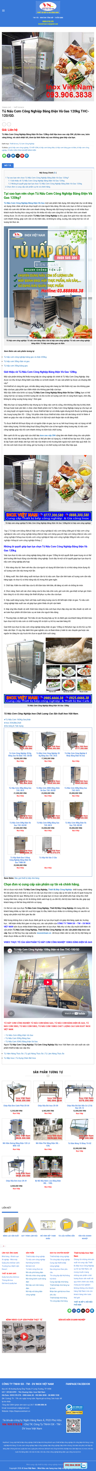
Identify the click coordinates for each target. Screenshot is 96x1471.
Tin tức (36, 17)
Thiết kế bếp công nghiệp (59, 1256)
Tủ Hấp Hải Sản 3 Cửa (48, 857)
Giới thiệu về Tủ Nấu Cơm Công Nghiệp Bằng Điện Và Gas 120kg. (36, 181)
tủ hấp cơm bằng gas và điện (66, 147)
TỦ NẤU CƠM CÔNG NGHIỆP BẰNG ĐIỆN (22, 150)
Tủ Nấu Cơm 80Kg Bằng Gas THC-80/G (48, 823)
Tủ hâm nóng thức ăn (34, 1269)
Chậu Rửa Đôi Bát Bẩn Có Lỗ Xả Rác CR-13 (79, 1106)
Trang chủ (6, 107)
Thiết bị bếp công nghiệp (35, 1256)
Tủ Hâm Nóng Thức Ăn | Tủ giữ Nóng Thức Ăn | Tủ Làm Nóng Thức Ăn (34, 1053)
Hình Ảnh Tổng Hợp (46, 17)
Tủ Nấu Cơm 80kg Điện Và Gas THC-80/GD (75, 823)
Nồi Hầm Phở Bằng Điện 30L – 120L (48, 1144)
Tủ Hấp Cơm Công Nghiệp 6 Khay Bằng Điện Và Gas (76, 754)
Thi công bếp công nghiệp (60, 1260)
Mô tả (7, 165)
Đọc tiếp (20, 761)
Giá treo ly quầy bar (9, 1283)
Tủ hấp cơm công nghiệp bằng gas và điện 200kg (25, 357)
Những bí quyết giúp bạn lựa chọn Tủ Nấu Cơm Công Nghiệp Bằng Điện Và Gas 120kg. (45, 184)
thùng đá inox (15, 1449)
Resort (4, 1269)
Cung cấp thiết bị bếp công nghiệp (21, 1442)
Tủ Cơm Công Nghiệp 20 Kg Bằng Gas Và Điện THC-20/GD (20, 754)
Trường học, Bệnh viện (10, 1266)
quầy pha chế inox (38, 1449)
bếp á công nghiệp (41, 1445)
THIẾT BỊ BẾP (79, 1301)
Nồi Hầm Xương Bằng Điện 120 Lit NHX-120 (16, 1144)
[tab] (8, 165)
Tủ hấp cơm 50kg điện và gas (17, 361)
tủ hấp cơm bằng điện (47, 147)
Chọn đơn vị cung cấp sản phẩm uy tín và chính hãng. (27, 187)
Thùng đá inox (7, 1280)
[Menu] (3, 10)
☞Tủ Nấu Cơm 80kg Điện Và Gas (18, 1035)
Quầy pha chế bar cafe (11, 1263)
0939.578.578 (48, 21)
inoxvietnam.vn (44, 933)
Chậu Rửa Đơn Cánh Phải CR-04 (16, 1105)
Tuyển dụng (59, 17)
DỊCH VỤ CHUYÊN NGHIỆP (59, 1252)
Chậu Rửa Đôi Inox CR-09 (48, 1105)
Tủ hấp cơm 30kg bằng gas (16, 366)
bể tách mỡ (49, 1449)
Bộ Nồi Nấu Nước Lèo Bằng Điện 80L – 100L (48, 1182)
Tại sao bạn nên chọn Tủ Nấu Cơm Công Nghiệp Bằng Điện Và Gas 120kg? (37, 178)
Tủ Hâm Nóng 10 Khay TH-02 (79, 1143)
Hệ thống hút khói (33, 1263)
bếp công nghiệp (53, 1445)
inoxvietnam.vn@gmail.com (48, 24)
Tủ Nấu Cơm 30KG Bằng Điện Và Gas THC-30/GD (48, 789)
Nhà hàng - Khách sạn (10, 1256)
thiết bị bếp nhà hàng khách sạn (44, 1442)
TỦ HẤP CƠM (33, 147)
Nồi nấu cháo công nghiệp (36, 1275)
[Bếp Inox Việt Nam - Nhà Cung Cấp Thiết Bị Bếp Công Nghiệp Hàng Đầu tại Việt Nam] (48, 7)
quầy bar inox (25, 1449)
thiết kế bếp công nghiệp (64, 1442)
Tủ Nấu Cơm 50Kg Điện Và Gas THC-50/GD (20, 823)
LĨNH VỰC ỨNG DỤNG (10, 1252)
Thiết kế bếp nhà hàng (58, 1298)
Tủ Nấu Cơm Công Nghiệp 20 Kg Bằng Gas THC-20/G (48, 754)
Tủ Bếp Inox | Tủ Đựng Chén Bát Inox (20, 1058)
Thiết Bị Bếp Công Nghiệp (60, 889)
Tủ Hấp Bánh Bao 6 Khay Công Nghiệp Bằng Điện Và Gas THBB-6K (20, 860)
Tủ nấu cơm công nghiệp (35, 1260)
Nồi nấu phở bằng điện (34, 1272)
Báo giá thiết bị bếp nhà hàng (26, 878)
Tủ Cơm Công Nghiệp (26, 144)
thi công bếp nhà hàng (81, 1442)
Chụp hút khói (58, 1449)
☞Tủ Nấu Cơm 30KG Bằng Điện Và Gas (21, 1041)
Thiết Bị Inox (19, 107)
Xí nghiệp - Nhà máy (9, 1260)
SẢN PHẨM (30, 1252)
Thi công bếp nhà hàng (59, 1301)
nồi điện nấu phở (78, 1445)
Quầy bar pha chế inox (10, 1277)
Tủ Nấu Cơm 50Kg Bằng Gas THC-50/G (75, 789)
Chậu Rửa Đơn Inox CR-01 (16, 1181)
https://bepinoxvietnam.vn (19, 1411)
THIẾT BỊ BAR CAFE (9, 1273)
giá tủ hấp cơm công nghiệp (18, 147)
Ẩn (55, 173)
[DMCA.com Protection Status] (74, 1412)
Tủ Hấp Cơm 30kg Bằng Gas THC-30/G (20, 789)
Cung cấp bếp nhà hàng (59, 1282)
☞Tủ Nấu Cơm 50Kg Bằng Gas (17, 1038)
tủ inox (84, 1449)
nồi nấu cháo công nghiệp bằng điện (53, 1452)
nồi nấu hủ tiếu (34, 1452)
